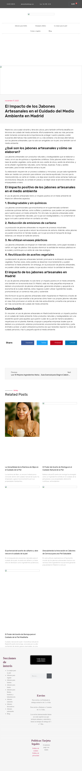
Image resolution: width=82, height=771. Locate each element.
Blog (50, 31)
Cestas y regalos (35, 31)
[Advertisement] (41, 51)
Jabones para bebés (21, 26)
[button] (27, 343)
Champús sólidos (40, 26)
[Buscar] (49, 675)
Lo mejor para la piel (60, 26)
